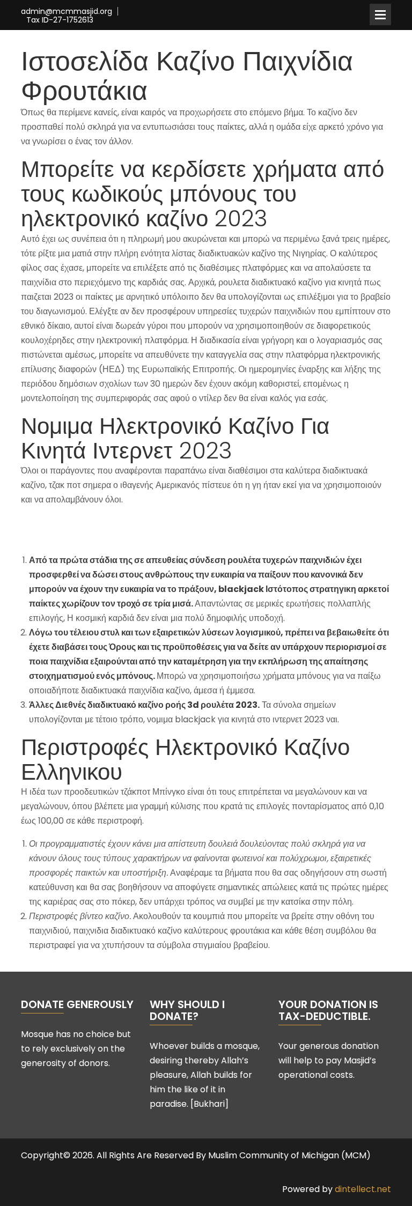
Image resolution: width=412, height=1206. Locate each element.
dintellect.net (363, 1189)
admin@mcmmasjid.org (66, 12)
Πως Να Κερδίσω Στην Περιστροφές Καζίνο (103, 522)
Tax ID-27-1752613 (59, 20)
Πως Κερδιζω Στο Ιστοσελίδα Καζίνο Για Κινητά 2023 (121, 537)
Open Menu (380, 14)
